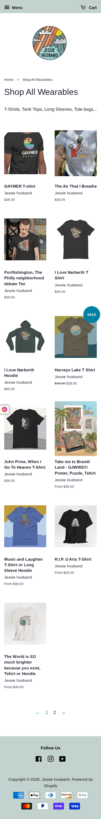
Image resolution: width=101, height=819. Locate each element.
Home (8, 80)
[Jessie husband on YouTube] (62, 760)
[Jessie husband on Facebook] (38, 760)
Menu (17, 7)
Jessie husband (56, 779)
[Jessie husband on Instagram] (50, 760)
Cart (92, 7)
